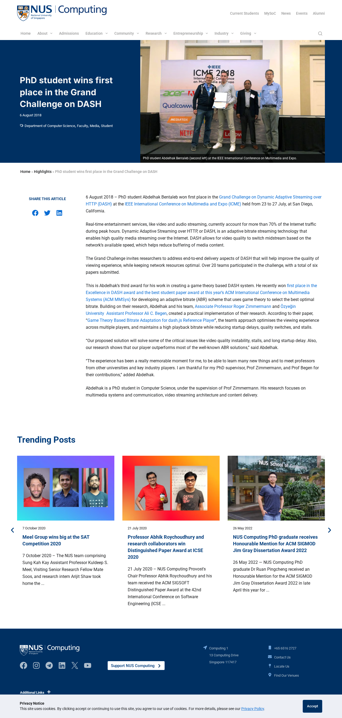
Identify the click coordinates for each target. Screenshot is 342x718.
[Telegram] (49, 665)
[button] (35, 213)
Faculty (82, 126)
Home (26, 33)
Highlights (43, 171)
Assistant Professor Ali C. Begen (136, 313)
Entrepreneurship (188, 33)
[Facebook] (23, 665)
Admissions (69, 33)
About (42, 33)
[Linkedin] (62, 665)
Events (302, 13)
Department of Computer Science (50, 126)
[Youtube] (87, 665)
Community (124, 33)
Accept (312, 706)
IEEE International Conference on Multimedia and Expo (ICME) (183, 204)
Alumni (319, 13)
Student (107, 126)
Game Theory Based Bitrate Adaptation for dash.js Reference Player (151, 320)
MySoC (270, 13)
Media (94, 126)
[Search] (320, 33)
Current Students (244, 13)
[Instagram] (36, 665)
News (286, 13)
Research (154, 33)
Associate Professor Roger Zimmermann (233, 306)
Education (94, 33)
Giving (245, 33)
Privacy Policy (252, 709)
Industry (221, 33)
